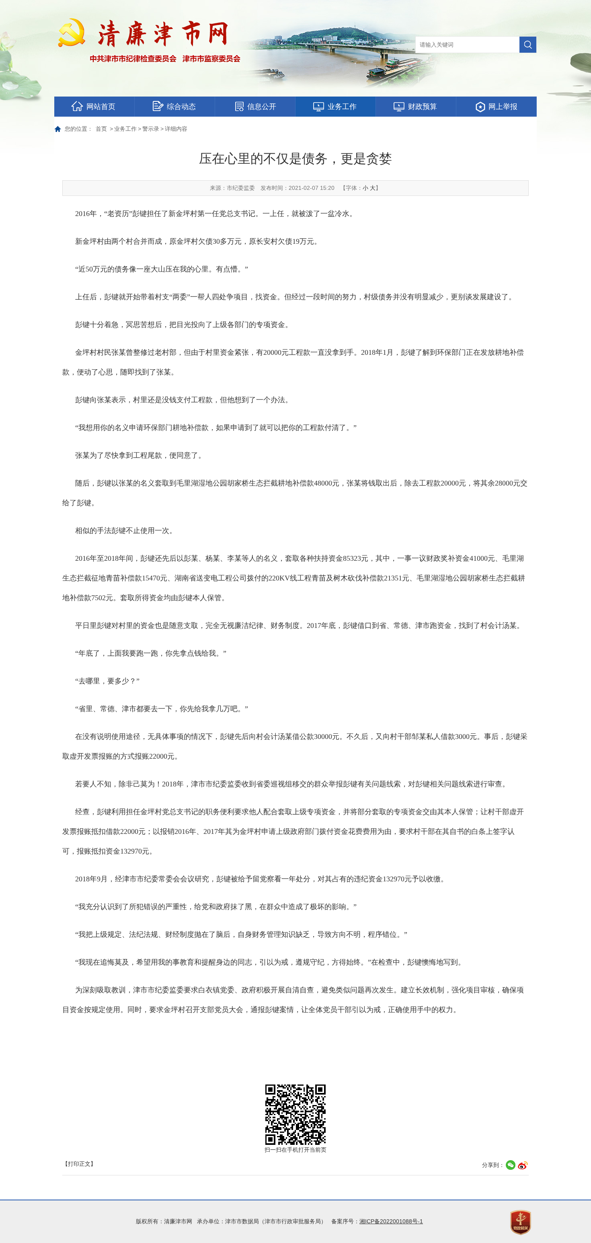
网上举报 (502, 107)
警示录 (150, 129)
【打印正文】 (79, 1164)
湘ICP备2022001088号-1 (391, 1221)
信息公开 (261, 107)
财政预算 (422, 107)
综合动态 (181, 107)
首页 (101, 129)
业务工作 (342, 107)
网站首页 (100, 107)
